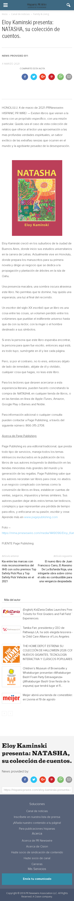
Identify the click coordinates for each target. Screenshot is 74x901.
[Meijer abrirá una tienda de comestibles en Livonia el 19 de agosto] (11, 698)
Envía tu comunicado (37, 879)
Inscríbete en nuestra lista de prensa (37, 817)
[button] (68, 5)
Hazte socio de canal (37, 858)
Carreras (37, 864)
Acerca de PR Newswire (37, 840)
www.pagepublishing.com (41, 517)
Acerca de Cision (37, 846)
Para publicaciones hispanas (37, 828)
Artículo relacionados (16, 594)
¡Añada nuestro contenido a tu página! (37, 823)
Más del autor (12, 599)
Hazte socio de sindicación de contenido (37, 852)
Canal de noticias (37, 811)
